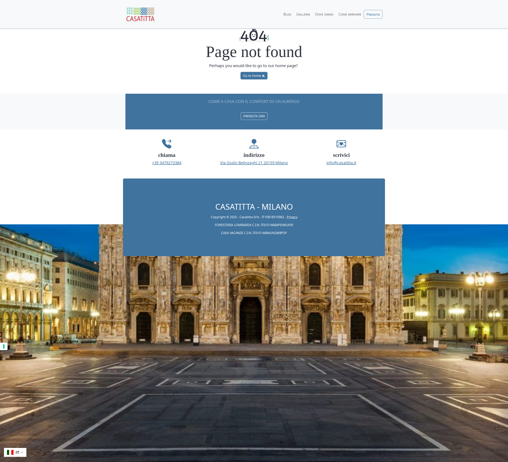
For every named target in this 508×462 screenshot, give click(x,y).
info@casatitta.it (341, 162)
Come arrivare (350, 14)
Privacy (292, 217)
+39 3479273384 (166, 162)
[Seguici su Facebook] (236, 195)
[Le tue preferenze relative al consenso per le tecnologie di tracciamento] (4, 346)
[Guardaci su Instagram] (254, 195)
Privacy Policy (244, 242)
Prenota (373, 14)
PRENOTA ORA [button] (254, 116)
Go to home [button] (252, 75)
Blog (287, 14)
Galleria (303, 14)
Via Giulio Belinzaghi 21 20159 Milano (254, 162)
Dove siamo (324, 14)
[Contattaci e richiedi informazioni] (271, 195)
